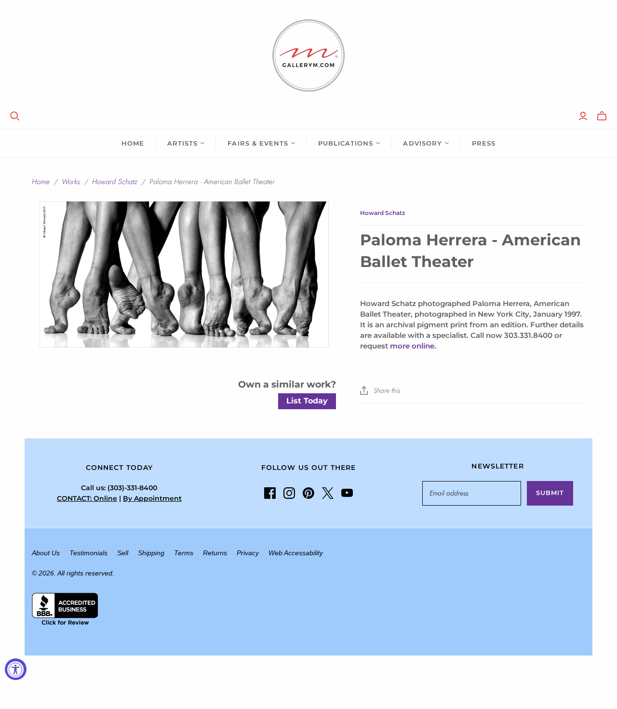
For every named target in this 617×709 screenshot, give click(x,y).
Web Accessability (295, 553)
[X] (328, 493)
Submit (550, 492)
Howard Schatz (114, 181)
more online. (413, 345)
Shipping (151, 553)
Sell (122, 553)
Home (132, 143)
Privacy (248, 553)
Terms (183, 553)
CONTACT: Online (87, 498)
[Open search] (15, 116)
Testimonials (88, 553)
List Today (307, 400)
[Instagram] (289, 493)
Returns (215, 553)
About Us (46, 553)
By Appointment (152, 498)
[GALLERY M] (308, 55)
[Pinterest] (308, 493)
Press (484, 143)
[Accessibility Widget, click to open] (16, 669)
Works (71, 181)
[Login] (583, 116)
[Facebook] (270, 493)
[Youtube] (347, 493)
